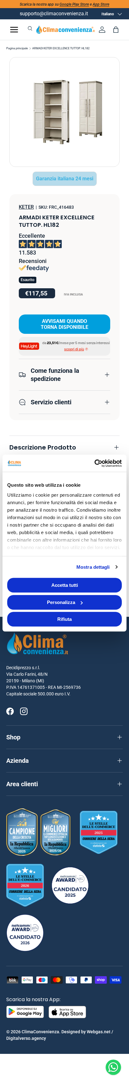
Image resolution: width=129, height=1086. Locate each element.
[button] (116, 30)
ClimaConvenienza (40, 1031)
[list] (64, 112)
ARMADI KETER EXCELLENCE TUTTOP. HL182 (61, 48)
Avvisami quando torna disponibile (64, 324)
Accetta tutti (64, 585)
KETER (26, 207)
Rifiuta (64, 619)
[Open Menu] (14, 29)
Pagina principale (17, 48)
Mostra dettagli (93, 567)
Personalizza (61, 602)
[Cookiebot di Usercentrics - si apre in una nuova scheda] (94, 463)
